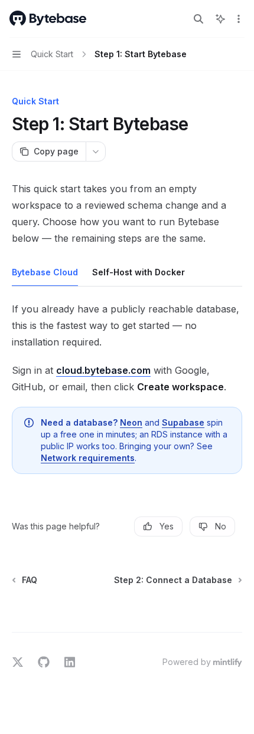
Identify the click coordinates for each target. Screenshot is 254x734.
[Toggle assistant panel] (220, 19)
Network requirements (88, 458)
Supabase (183, 422)
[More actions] (239, 19)
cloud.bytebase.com (103, 370)
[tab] (45, 271)
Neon (131, 422)
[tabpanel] (127, 392)
